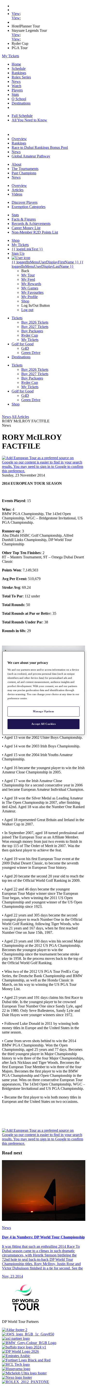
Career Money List (26, 228)
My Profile (29, 297)
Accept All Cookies (43, 723)
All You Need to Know (29, 120)
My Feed (28, 279)
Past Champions (24, 173)
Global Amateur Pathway (31, 156)
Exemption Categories (28, 207)
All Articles (20, 417)
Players (17, 90)
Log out (27, 310)
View (16, 14)
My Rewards (31, 284)
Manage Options (43, 711)
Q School (19, 99)
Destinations (21, 103)
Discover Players (24, 202)
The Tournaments (25, 169)
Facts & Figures (24, 219)
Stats (15, 94)
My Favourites (32, 292)
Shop (25, 301)
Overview (19, 139)
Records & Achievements (31, 224)
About (16, 164)
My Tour (28, 275)
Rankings (19, 73)
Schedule (19, 68)
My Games (29, 288)
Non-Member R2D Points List (35, 232)
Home (16, 64)
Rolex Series (21, 77)
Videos (17, 194)
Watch (16, 86)
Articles (17, 190)
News (16, 81)
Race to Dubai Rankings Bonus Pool (40, 147)
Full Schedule (22, 116)
